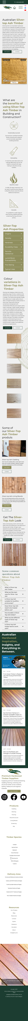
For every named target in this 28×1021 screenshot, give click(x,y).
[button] (15, 981)
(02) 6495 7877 (20, 2)
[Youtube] (25, 10)
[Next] (15, 564)
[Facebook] (25, 8)
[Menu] (4, 2)
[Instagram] (25, 6)
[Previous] (12, 564)
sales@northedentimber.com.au (14, 994)
